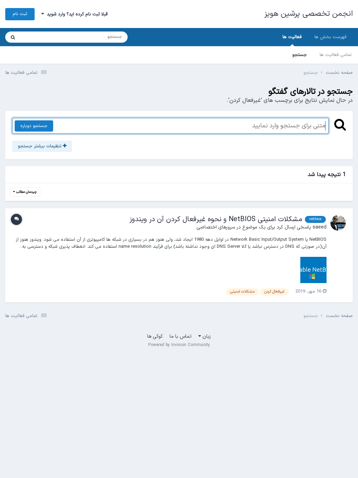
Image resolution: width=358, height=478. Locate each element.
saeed (320, 227)
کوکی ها (155, 336)
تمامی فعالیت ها (336, 54)
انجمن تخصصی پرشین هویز (308, 14)
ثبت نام (20, 13)
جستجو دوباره (34, 125)
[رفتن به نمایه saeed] (338, 223)
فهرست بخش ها (330, 37)
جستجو (299, 54)
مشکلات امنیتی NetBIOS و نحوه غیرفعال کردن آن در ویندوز (215, 219)
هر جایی (37, 37)
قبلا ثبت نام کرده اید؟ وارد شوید (76, 14)
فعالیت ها (292, 37)
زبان (206, 336)
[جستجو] (13, 37)
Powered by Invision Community (179, 345)
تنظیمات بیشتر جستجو (40, 146)
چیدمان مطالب (26, 192)
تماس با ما (181, 336)
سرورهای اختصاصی (215, 227)
